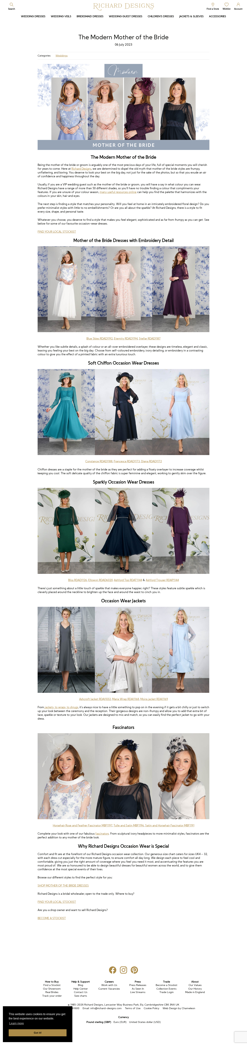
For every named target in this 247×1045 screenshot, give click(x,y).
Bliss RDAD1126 (77, 580)
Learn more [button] (16, 1023)
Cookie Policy (151, 1008)
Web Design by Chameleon (179, 1008)
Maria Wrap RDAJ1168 (125, 699)
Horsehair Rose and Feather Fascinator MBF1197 (82, 825)
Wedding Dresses (33, 16)
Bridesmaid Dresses (90, 16)
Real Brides (51, 992)
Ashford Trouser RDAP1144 (162, 580)
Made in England (195, 992)
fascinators (102, 833)
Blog (80, 985)
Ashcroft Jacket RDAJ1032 (95, 699)
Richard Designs (81, 168)
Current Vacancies (109, 988)
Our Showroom (52, 988)
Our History (195, 988)
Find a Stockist (52, 985)
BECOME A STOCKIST (52, 918)
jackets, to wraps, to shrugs (61, 707)
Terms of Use (132, 1008)
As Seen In (138, 988)
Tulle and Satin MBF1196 (129, 825)
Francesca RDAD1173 (127, 461)
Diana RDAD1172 (151, 461)
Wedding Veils (61, 16)
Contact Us (80, 992)
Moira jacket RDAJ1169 (154, 699)
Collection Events (166, 988)
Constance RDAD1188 (98, 461)
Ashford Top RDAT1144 (128, 580)
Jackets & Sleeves (191, 16)
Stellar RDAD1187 (150, 338)
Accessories (217, 16)
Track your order (52, 995)
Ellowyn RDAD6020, (100, 580)
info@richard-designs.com (106, 1008)
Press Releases (137, 985)
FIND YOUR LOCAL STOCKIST (57, 231)
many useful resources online (118, 192)
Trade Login (166, 992)
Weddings (62, 55)
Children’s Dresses (161, 16)
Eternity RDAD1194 (126, 338)
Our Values (195, 985)
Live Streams (137, 992)
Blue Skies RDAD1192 (99, 338)
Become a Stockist (166, 985)
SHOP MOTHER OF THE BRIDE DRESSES (63, 885)
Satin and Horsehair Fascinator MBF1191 (169, 825)
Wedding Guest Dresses (125, 16)
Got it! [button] (38, 1032)
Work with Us (109, 985)
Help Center (80, 988)
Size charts (80, 995)
